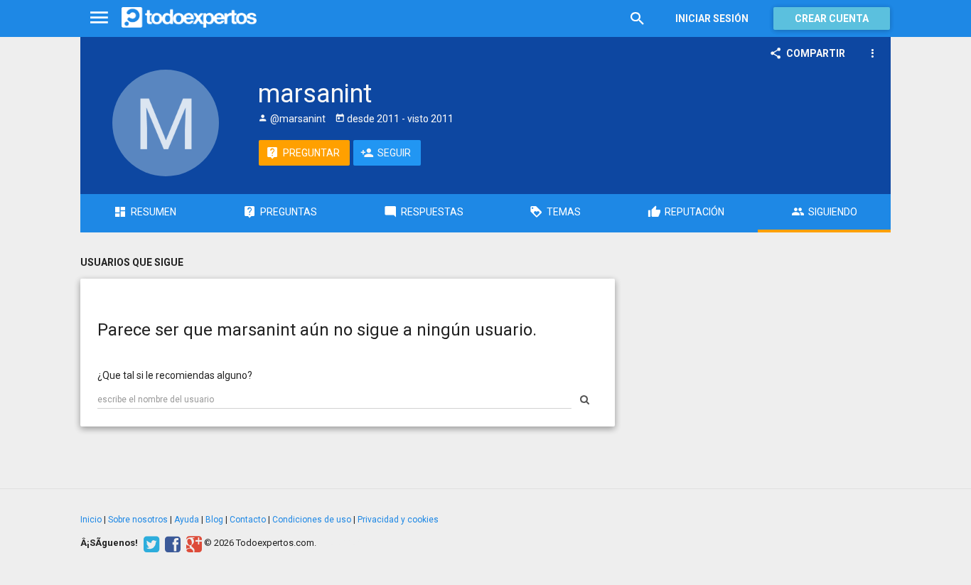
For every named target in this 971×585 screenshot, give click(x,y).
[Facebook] (171, 543)
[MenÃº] (99, 18)
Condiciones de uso (311, 520)
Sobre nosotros (138, 520)
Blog (214, 520)
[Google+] (192, 543)
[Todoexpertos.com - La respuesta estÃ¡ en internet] (189, 18)
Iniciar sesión (712, 18)
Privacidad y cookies (398, 520)
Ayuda (186, 520)
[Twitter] (149, 543)
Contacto (248, 520)
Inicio (91, 520)
